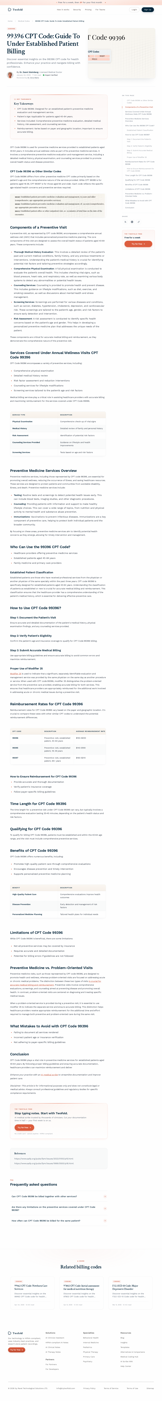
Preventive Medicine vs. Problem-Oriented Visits (138, 195)
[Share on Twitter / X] (125, 222)
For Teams (100, 10)
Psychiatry (87, 1361)
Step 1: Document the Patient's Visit (139, 140)
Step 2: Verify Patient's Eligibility (139, 146)
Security (77, 10)
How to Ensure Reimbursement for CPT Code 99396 (140, 170)
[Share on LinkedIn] (132, 222)
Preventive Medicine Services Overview (137, 120)
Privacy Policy (89, 1388)
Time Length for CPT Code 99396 (138, 175)
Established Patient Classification (140, 130)
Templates (125, 1347)
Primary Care (89, 1357)
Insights (124, 1342)
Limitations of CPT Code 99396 (137, 189)
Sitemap (150, 1388)
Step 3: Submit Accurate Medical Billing (140, 151)
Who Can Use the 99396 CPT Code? (139, 126)
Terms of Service (111, 1388)
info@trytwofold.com (65, 1388)
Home (10, 21)
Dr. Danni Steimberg (29, 72)
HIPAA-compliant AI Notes (57, 1342)
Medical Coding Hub (129, 1357)
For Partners (51, 1364)
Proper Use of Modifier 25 (137, 157)
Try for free (23, 1127)
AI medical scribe (49, 1075)
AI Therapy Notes (53, 1352)
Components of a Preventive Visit (139, 107)
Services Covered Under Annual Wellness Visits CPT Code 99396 (138, 113)
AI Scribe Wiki (127, 1361)
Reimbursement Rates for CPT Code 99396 (140, 163)
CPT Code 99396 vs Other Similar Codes (140, 101)
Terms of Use (132, 1388)
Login (134, 10)
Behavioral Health (91, 1338)
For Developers (52, 1369)
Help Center (126, 1366)
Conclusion (129, 208)
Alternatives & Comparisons (133, 1352)
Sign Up (147, 10)
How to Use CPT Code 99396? (137, 135)
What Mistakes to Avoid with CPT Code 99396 (138, 202)
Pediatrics (87, 1347)
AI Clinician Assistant (55, 1338)
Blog (122, 1338)
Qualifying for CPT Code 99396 (137, 180)
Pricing (88, 10)
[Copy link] (138, 222)
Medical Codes (24, 21)
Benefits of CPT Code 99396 (136, 185)
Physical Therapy (90, 1352)
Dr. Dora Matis (33, 78)
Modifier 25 (15, 673)
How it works (63, 10)
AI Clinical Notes (53, 1347)
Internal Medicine (91, 1342)
